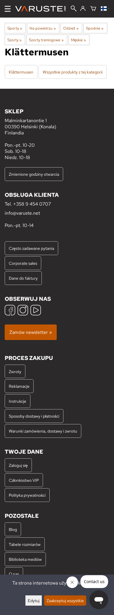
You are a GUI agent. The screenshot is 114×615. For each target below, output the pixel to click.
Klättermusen (21, 72)
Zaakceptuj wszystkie (65, 600)
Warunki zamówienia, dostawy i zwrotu (43, 431)
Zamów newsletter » (30, 332)
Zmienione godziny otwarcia (34, 174)
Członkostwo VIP (24, 480)
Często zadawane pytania (31, 248)
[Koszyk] (93, 9)
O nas (14, 574)
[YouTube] (35, 311)
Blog (13, 529)
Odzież (71, 28)
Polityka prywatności (27, 495)
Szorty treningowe (46, 39)
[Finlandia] (105, 9)
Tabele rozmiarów (25, 544)
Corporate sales (23, 263)
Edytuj (33, 600)
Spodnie (94, 28)
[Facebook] (10, 311)
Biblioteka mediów (25, 559)
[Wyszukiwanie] (74, 9)
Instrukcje (17, 401)
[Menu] (8, 9)
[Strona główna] (42, 9)
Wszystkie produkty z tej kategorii (73, 72)
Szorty (14, 39)
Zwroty (15, 371)
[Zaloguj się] (83, 8)
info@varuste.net (22, 213)
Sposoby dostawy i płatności (34, 416)
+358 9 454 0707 (32, 204)
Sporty (14, 28)
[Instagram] (23, 311)
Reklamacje (19, 386)
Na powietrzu (43, 28)
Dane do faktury (23, 278)
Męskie (78, 39)
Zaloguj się (18, 465)
